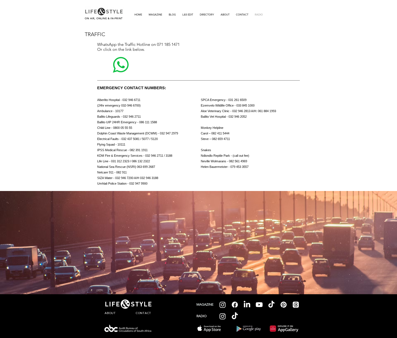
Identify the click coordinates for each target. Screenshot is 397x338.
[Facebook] (235, 305)
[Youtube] (259, 305)
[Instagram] (223, 305)
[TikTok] (271, 305)
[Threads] (296, 305)
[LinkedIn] (247, 305)
